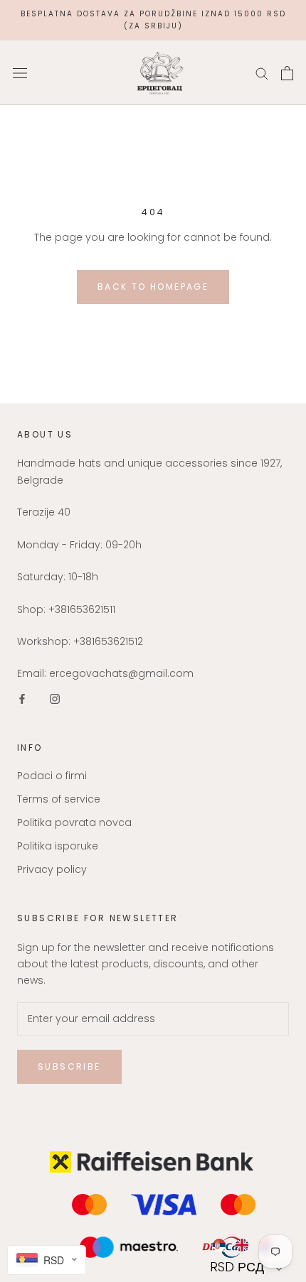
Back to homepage (153, 287)
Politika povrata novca (74, 822)
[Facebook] (22, 698)
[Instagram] (55, 698)
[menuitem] (219, 1245)
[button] (248, 1267)
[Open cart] (287, 73)
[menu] (248, 1245)
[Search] (261, 73)
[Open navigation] (20, 72)
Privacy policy (52, 869)
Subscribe (69, 1066)
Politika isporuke (57, 846)
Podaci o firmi (52, 775)
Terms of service (58, 799)
